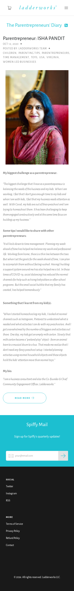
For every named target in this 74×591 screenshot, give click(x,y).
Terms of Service (14, 524)
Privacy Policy (13, 531)
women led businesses (19, 62)
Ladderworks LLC (51, 577)
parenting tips (29, 53)
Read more (23, 398)
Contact (10, 545)
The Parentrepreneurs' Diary (35, 25)
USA (42, 57)
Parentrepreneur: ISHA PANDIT (34, 38)
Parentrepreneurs (55, 53)
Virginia (53, 57)
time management (16, 57)
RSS (8, 500)
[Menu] (66, 8)
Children (10, 53)
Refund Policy (13, 538)
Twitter (9, 486)
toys (34, 57)
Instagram (11, 493)
